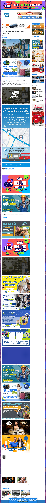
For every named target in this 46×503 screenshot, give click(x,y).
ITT (33, 500)
